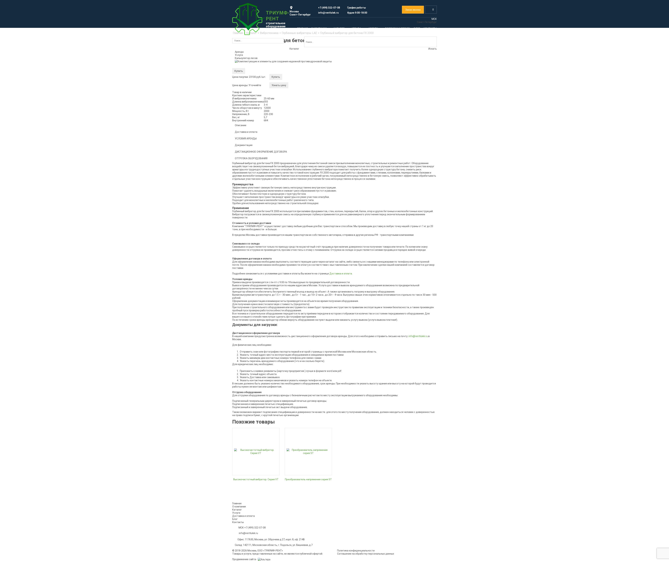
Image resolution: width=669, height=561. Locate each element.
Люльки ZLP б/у (400, 108)
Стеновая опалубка (298, 156)
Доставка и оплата (243, 516)
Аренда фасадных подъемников (410, 92)
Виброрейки (242, 236)
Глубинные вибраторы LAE (250, 204)
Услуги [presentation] (239, 55)
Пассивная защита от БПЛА (409, 202)
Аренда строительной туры (303, 85)
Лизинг (395, 391)
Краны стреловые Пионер (250, 178)
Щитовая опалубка (298, 177)
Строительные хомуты (248, 121)
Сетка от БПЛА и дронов (405, 207)
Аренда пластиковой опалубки (357, 351)
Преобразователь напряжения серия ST (308, 479)
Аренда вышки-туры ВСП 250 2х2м (255, 303)
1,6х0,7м (292, 90)
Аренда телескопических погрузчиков (309, 220)
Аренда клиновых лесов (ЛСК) (304, 287)
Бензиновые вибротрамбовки (252, 220)
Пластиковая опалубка (300, 172)
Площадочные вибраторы (250, 231)
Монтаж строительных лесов (255, 386)
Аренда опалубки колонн (353, 357)
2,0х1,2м (292, 101)
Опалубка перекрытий (300, 166)
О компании (239, 506)
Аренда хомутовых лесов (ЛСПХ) (306, 292)
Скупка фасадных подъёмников (361, 386)
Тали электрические (247, 183)
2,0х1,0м (292, 96)
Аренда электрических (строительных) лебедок (258, 150)
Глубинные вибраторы (247, 209)
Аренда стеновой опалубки (354, 346)
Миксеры (292, 246)
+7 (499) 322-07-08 (255, 527)
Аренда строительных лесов (251, 94)
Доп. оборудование (246, 189)
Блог (235, 519)
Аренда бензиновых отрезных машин (412, 319)
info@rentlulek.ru (248, 533)
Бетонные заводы (297, 241)
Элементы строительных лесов (253, 126)
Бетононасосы (372, 234)
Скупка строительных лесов (251, 391)
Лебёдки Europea (245, 156)
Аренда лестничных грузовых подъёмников (252, 362)
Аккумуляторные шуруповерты (409, 156)
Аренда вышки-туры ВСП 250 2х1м (255, 287)
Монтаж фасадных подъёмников (306, 391)
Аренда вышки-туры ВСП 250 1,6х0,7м (256, 281)
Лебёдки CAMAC (244, 162)
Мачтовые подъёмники (352, 94)
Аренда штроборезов (403, 292)
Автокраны (345, 152)
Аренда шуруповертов (404, 298)
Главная (236, 503)
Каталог (243, 69)
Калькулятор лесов (246, 58)
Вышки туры (315, 80)
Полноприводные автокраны (355, 141)
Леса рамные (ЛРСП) (247, 99)
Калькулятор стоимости (249, 89)
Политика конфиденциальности (356, 550)
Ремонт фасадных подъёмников (309, 386)
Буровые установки (359, 243)
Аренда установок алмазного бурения (413, 325)
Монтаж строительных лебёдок (413, 386)
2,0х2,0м (292, 112)
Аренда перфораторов (404, 281)
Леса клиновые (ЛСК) (247, 105)
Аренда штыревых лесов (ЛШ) (304, 298)
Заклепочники (399, 150)
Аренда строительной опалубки (305, 145)
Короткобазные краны (352, 163)
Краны (354, 136)
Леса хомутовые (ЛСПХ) (249, 110)
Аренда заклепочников (404, 287)
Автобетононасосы (298, 236)
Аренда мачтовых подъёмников (253, 349)
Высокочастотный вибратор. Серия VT (256, 479)
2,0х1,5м (292, 107)
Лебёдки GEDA (243, 173)
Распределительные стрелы (303, 252)
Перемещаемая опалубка (302, 182)
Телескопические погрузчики (307, 214)
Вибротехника (266, 198)
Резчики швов (243, 242)
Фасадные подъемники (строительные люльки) (408, 85)
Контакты (238, 522)
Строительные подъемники (358, 83)
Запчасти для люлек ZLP (405, 102)
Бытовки (360, 209)
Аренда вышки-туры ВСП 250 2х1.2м (255, 292)
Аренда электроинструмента (408, 145)
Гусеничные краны (349, 158)
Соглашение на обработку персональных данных (365, 553)
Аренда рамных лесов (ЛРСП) (304, 281)
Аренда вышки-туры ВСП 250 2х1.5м (255, 298)
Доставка (397, 396)
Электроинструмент (405, 139)
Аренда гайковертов (403, 303)
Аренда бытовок (408, 363)
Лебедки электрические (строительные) (251, 141)
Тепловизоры (318, 198)
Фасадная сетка (410, 122)
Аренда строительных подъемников (360, 89)
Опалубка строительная (304, 139)
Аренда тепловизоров (300, 204)
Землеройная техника (354, 202)
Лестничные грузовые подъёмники (359, 105)
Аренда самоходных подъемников (255, 355)
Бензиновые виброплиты (249, 215)
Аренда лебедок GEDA (351, 293)
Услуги (242, 375)
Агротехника (367, 227)
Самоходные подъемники (354, 99)
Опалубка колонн (297, 161)
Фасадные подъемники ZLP (407, 97)
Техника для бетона (308, 229)
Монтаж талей (347, 391)
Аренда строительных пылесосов (410, 308)
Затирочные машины (247, 225)
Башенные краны (349, 147)
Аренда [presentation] (239, 51)
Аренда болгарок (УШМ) (405, 314)
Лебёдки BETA (243, 167)
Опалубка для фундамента (302, 150)
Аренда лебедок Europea (353, 287)
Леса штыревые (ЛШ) (247, 115)
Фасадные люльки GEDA (405, 113)
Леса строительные (253, 82)
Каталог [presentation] (294, 48)
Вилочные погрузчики (354, 219)
